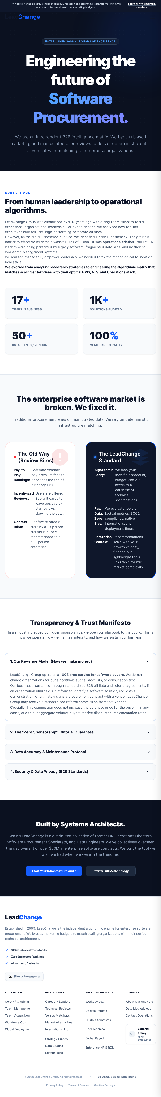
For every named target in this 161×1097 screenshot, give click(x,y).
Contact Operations (139, 1015)
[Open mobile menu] (153, 17)
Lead (23, 917)
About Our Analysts (139, 1001)
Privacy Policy (54, 1085)
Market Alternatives (59, 1022)
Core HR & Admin (17, 1001)
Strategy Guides (56, 1039)
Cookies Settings (104, 1085)
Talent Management (18, 1008)
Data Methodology (138, 1008)
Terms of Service (78, 1085)
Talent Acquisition (17, 1015)
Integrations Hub (56, 1029)
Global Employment (18, 1029)
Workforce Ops (15, 1022)
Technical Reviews (58, 1008)
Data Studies (54, 1046)
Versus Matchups (57, 1015)
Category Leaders (57, 1001)
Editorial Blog (54, 1052)
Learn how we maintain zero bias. (142, 5)
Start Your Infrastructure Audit (54, 871)
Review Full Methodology (111, 871)
